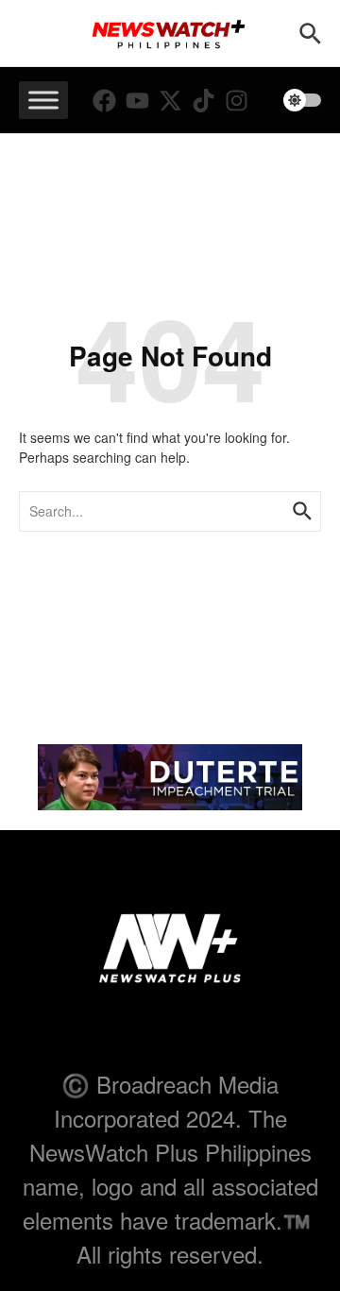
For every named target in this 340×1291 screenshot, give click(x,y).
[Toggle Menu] (43, 100)
